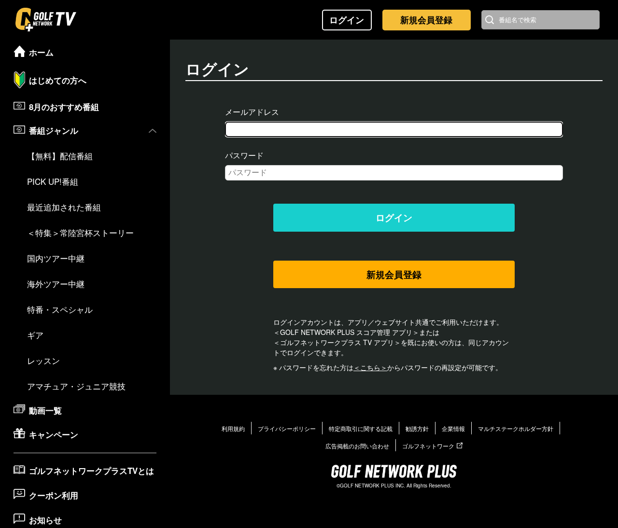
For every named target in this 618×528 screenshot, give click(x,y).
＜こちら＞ (370, 367)
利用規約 (233, 428)
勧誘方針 (417, 428)
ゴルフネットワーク (428, 446)
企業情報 (453, 428)
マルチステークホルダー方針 (515, 428)
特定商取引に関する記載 (361, 428)
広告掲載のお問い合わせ (357, 446)
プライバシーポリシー (287, 428)
